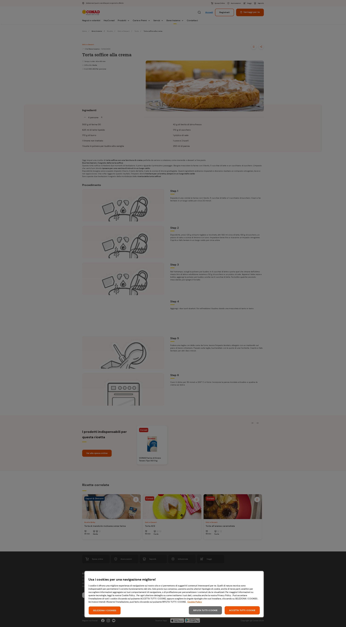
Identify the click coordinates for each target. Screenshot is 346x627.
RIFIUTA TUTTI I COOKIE (205, 610)
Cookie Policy (194, 601)
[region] (174, 594)
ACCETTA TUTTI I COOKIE (242, 610)
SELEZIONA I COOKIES (104, 610)
